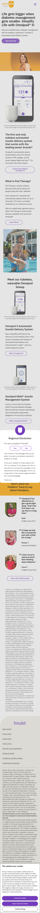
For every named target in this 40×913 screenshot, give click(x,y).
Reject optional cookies (20, 904)
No (26, 448)
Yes (15, 448)
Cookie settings (20, 909)
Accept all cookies (20, 898)
